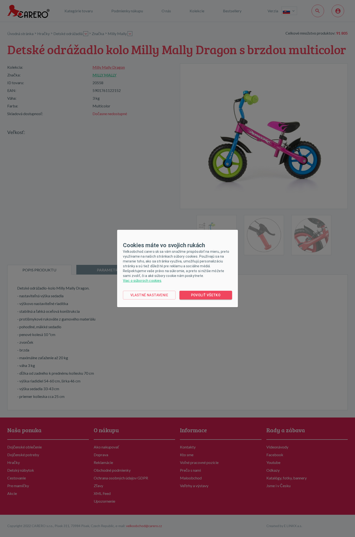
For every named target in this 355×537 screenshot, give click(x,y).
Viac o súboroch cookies (142, 281)
